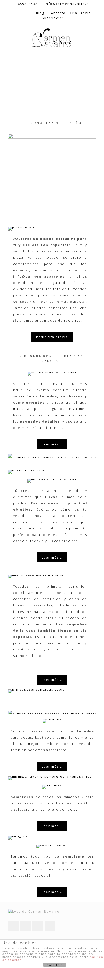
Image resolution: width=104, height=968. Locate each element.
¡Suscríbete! (52, 18)
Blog (40, 13)
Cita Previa (80, 13)
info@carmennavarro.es (68, 3)
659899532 (27, 3)
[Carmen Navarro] (52, 38)
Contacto (57, 13)
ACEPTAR (54, 964)
